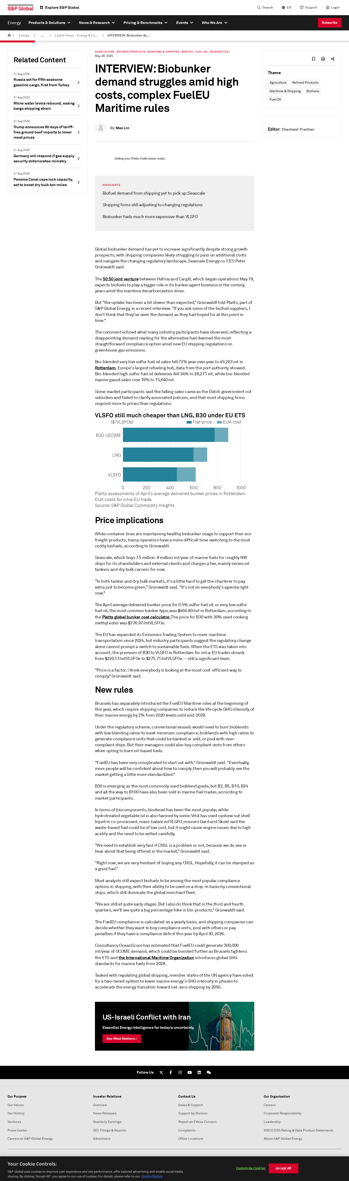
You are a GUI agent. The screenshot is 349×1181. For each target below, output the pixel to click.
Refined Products (305, 83)
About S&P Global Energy (283, 1139)
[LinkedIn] (199, 1072)
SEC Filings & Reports (109, 1130)
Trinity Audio (139, 158)
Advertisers (101, 1139)
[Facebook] (170, 1072)
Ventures (14, 1122)
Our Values (16, 1105)
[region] (174, 1168)
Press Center (17, 1130)
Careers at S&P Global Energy (30, 1139)
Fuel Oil (275, 99)
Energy (24, 35)
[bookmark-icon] (313, 59)
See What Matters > (122, 1038)
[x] (161, 1072)
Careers (270, 1105)
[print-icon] (323, 59)
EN (289, 7)
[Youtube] (189, 1072)
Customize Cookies (250, 1168)
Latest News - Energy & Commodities (77, 35)
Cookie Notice (152, 1176)
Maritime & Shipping (285, 91)
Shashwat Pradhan (298, 129)
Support (311, 7)
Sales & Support (190, 1105)
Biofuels (313, 91)
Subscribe (329, 22)
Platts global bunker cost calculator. (136, 617)
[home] (9, 35)
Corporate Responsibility (282, 1113)
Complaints (187, 1130)
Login (335, 7)
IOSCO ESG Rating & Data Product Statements (298, 1130)
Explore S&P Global (62, 7)
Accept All (283, 1168)
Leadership (272, 1122)
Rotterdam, (106, 368)
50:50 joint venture (120, 279)
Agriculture (278, 83)
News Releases (104, 1113)
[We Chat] (208, 1072)
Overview (100, 1105)
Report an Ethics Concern (197, 1122)
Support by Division (193, 1113)
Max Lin (122, 127)
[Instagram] (180, 1072)
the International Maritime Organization (156, 957)
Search (267, 7)
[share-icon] (332, 59)
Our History (16, 1113)
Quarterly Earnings (107, 1122)
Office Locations (190, 1139)
